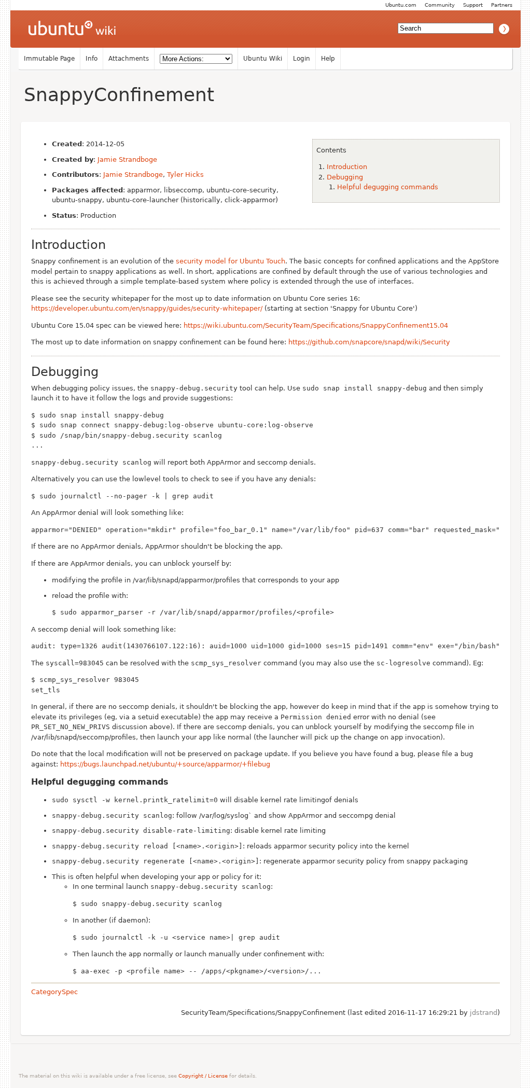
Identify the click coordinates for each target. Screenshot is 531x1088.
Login (301, 58)
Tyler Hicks (185, 174)
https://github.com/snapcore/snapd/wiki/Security (369, 342)
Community (440, 5)
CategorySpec (54, 992)
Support (473, 5)
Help (328, 58)
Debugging (345, 177)
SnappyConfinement (119, 94)
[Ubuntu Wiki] (72, 29)
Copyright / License (203, 1076)
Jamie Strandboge (127, 159)
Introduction (347, 167)
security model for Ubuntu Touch (230, 261)
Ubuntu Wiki (262, 58)
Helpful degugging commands (387, 187)
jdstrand (483, 1012)
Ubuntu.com (400, 5)
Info (91, 58)
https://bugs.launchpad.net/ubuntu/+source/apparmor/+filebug (165, 764)
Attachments (128, 58)
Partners (501, 5)
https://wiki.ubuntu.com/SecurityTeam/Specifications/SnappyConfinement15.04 (316, 325)
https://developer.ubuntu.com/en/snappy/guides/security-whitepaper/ (146, 308)
